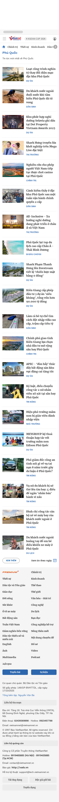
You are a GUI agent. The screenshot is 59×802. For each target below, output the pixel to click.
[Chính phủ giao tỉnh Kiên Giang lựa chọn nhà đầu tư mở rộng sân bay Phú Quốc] (13, 343)
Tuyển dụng (29, 787)
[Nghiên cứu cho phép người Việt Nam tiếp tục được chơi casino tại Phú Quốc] (13, 170)
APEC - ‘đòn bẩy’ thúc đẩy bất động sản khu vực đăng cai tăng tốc (40, 367)
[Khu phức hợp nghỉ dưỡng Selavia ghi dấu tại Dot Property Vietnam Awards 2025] (13, 122)
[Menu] (4, 39)
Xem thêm (11, 560)
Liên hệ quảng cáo (14, 743)
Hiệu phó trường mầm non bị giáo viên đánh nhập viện (40, 415)
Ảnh (4, 650)
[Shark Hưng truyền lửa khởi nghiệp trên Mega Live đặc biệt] (13, 148)
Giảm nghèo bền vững (15, 631)
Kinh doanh (38, 47)
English (6, 644)
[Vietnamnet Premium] (10, 573)
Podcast (35, 657)
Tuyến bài (15, 672)
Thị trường (32, 155)
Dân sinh (31, 107)
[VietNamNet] (3, 46)
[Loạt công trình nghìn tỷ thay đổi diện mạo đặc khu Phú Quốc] (13, 74)
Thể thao (36, 585)
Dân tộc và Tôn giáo (13, 585)
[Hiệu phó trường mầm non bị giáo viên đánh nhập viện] (13, 417)
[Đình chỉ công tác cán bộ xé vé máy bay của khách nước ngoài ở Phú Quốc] (13, 517)
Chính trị (13, 47)
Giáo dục (7, 591)
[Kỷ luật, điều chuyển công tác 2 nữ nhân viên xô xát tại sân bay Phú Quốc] (13, 391)
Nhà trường (33, 424)
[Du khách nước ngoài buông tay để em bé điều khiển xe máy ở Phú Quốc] (13, 543)
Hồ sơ (34, 644)
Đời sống (7, 598)
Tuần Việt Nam (11, 624)
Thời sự (24, 47)
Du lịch (30, 553)
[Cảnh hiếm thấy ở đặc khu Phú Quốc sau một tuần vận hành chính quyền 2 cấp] (13, 196)
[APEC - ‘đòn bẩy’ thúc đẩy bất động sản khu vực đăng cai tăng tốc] (13, 369)
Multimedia (9, 657)
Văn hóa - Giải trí (41, 598)
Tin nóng (31, 402)
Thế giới (36, 591)
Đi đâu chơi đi (33, 254)
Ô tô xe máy (9, 611)
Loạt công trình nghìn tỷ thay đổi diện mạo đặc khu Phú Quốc (41, 72)
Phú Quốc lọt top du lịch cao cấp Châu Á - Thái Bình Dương (39, 246)
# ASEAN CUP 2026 (35, 39)
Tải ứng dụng (15, 779)
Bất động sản (10, 618)
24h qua (6, 663)
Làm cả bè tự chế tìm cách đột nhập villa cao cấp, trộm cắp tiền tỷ (41, 319)
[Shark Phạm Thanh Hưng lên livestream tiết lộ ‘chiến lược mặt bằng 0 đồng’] (13, 270)
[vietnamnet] (15, 40)
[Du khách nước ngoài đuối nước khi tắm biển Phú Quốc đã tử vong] (13, 96)
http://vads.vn (20, 767)
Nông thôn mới (40, 631)
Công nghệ (37, 604)
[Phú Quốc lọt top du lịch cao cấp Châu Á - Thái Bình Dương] (13, 247)
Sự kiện (44, 672)
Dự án (29, 81)
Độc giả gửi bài (43, 779)
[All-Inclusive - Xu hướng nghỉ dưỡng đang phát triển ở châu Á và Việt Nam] (13, 222)
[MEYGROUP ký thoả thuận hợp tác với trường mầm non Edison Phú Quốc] (13, 439)
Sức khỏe (7, 604)
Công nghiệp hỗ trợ (42, 624)
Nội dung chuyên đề (42, 637)
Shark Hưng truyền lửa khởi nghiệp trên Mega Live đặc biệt (41, 146)
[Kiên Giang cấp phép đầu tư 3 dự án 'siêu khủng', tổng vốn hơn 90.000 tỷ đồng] (13, 295)
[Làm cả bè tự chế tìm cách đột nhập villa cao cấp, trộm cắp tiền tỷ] (13, 321)
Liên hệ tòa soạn (12, 702)
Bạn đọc (35, 618)
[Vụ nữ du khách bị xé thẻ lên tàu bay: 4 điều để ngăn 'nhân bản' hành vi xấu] (13, 491)
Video (34, 650)
